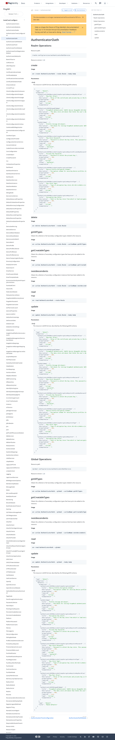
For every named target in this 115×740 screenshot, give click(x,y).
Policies (8, 628)
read (96, 34)
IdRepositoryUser (11, 385)
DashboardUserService (13, 174)
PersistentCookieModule (13, 615)
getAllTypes (98, 24)
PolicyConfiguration (12, 634)
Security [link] (62, 737)
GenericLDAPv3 (10, 314)
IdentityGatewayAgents (13, 395)
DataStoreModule (11, 186)
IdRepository (10, 382)
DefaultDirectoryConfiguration (15, 205)
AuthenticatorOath (11, 38)
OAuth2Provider (11, 538)
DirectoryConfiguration (13, 261)
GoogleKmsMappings (12, 343)
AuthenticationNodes (12, 30)
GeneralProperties (11, 311)
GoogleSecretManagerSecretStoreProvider (15, 352)
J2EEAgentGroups (11, 410)
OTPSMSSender (11, 572)
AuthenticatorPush (11, 45)
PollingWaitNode (11, 637)
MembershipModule (12, 484)
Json (7, 430)
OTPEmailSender (11, 569)
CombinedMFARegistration (14, 127)
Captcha (8, 69)
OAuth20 (9, 522)
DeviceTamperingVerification (14, 258)
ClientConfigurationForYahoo (14, 124)
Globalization (10, 330)
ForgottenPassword (12, 301)
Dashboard (9, 167)
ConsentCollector (11, 145)
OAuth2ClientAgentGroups (14, 528)
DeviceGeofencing (11, 226)
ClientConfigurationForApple (14, 94)
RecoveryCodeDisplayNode (14, 701)
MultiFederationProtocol (13, 506)
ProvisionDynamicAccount (14, 647)
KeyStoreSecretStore (12, 455)
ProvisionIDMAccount (12, 650)
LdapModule (10, 461)
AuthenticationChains (12, 24)
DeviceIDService (11, 229)
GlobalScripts (10, 324)
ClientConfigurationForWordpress (15, 120)
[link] (12, 3)
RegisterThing (10, 707)
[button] (106, 3)
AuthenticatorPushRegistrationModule (15, 52)
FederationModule (11, 292)
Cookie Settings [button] (72, 737)
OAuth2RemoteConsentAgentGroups (15, 542)
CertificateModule (11, 75)
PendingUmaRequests (12, 609)
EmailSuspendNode (12, 274)
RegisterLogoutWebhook (13, 704)
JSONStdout (9, 417)
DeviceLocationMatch (12, 239)
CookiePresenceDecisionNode (15, 148)
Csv (7, 161)
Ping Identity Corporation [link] (14, 738)
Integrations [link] (51, 3)
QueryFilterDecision (12, 675)
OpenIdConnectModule (13, 588)
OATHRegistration (11, 515)
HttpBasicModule (11, 375)
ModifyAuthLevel (11, 496)
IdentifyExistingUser (12, 388)
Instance (8, 404)
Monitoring (9, 499)
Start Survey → (67, 32)
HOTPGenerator (11, 360)
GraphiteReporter (11, 356)
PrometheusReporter (12, 644)
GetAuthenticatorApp (12, 317)
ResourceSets (10, 726)
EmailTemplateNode (12, 277)
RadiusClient (10, 682)
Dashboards (9, 177)
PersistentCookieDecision (13, 612)
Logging (8, 474)
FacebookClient (10, 285)
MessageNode (10, 487)
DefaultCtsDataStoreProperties (15, 202)
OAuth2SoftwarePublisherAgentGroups (15, 547)
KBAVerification (10, 442)
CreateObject (10, 154)
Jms (7, 426)
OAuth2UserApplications (13, 556)
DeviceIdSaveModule (12, 236)
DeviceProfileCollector (12, 248)
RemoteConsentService (13, 714)
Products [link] (38, 3)
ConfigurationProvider (12, 139)
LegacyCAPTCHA (11, 464)
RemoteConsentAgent (12, 710)
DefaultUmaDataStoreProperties (15, 222)
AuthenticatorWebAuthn (13, 56)
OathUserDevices (11, 578)
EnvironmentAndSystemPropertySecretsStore (15, 281)
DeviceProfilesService (12, 255)
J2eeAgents (9, 414)
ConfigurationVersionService (14, 142)
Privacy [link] (55, 737)
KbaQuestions (10, 445)
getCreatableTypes (100, 28)
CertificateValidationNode (14, 81)
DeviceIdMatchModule (13, 233)
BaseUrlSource (10, 59)
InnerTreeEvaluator (12, 401)
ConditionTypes (11, 135)
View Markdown (81, 10)
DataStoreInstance (11, 183)
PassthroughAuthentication (14, 599)
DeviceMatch (10, 242)
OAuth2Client (10, 525)
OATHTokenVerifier (12, 519)
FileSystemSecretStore (12, 295)
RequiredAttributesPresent (14, 723)
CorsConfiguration (11, 151)
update (97, 38)
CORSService (10, 62)
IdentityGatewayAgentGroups (15, 391)
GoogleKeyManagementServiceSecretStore (15, 339)
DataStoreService (11, 189)
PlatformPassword (11, 621)
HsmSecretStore (11, 372)
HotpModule (10, 366)
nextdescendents (100, 31)
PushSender (9, 666)
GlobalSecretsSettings (12, 327)
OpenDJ (8, 581)
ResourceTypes (10, 729)
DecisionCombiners (12, 196)
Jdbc (7, 420)
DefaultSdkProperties (12, 212)
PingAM (6, 9)
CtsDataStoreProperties (13, 164)
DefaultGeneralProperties (14, 208)
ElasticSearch (10, 268)
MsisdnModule (10, 503)
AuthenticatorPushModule (14, 48)
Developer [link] (63, 3)
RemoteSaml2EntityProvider (14, 717)
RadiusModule (10, 685)
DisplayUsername (11, 264)
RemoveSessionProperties (14, 720)
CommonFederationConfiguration (15, 131)
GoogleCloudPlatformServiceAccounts (15, 334)
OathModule (10, 575)
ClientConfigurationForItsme (14, 106)
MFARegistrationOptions (13, 480)
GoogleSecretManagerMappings (15, 347)
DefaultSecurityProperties (14, 215)
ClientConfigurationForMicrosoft (15, 110)
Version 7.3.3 (13, 14)
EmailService (10, 271)
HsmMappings (10, 369)
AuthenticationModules (13, 27)
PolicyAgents (10, 631)
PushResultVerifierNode (13, 663)
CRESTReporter (10, 66)
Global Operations (99, 21)
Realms (8, 691)
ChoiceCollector (11, 85)
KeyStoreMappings (12, 452)
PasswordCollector (11, 602)
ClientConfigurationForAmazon (15, 91)
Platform (8, 618)
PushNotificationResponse (14, 656)
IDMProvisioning (11, 379)
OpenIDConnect (11, 585)
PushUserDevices (11, 669)
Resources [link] (87, 3)
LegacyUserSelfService (13, 468)
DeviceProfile (10, 245)
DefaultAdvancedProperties (14, 199)
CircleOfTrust (10, 88)
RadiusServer (10, 688)
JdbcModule (9, 423)
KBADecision (10, 436)
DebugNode (9, 193)
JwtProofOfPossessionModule (15, 433)
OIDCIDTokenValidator (12, 562)
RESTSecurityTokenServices (14, 679)
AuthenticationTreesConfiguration (15, 34)
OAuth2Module (10, 534)
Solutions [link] (75, 3)
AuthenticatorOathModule (14, 41)
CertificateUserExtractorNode (15, 78)
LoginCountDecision (12, 477)
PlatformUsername (12, 625)
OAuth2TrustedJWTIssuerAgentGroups (15, 552)
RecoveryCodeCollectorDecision (15, 698)
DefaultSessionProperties (13, 218)
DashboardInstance (12, 170)
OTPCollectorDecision (12, 565)
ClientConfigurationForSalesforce (15, 115)
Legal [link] (48, 737)
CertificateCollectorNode (13, 72)
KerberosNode (10, 449)
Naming (8, 509)
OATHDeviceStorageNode (13, 512)
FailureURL (9, 289)
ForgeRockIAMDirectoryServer (15, 298)
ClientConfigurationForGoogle (15, 97)
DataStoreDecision (11, 180)
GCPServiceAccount (12, 308)
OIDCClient (9, 559)
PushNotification (11, 653)
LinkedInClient (10, 471)
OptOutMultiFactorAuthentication (15, 592)
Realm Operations (99, 18)
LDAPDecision (10, 458)
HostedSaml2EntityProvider (14, 363)
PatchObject (9, 605)
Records (8, 694)
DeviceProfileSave (11, 252)
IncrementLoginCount (12, 398)
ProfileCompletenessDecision (15, 640)
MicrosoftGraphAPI (12, 493)
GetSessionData (11, 320)
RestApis (8, 733)
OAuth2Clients (10, 531)
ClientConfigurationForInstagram (15, 101)
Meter (8, 490)
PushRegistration (11, 659)
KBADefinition (10, 439)
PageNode (9, 596)
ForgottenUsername (12, 304)
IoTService (9, 407)
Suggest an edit (68, 10)
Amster (37, 10)
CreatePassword (11, 158)
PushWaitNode (10, 672)
